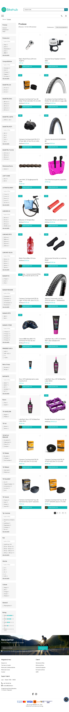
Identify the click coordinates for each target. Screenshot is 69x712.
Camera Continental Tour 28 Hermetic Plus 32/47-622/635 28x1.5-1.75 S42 (29, 501)
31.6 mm (6, 157)
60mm (5, 263)
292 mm (6, 237)
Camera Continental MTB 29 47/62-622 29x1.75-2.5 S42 (28, 460)
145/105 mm (7, 226)
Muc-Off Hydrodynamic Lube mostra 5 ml (29, 380)
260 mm (6, 241)
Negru (5, 587)
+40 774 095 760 (7, 683)
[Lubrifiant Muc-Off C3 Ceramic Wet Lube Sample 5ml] (56, 325)
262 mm (6, 243)
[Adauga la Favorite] (40, 35)
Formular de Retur (40, 669)
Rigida (5, 414)
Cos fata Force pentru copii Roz (55, 180)
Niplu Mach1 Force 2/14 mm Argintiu (27, 60)
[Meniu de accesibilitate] (66, 699)
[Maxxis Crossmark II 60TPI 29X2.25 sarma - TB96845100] (56, 284)
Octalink (6, 446)
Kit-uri (5, 529)
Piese (4, 31)
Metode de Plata (40, 663)
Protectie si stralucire (9, 519)
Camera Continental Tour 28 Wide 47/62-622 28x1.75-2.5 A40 (30, 100)
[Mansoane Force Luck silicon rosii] (56, 206)
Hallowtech (7, 442)
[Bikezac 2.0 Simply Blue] (30, 206)
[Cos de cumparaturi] (66, 16)
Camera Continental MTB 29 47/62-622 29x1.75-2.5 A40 (54, 460)
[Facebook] (32, 694)
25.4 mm (6, 153)
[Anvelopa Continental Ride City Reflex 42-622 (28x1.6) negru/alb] (56, 85)
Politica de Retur (40, 665)
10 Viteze (6, 338)
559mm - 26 (7, 119)
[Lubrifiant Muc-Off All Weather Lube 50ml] (30, 405)
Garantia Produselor (41, 667)
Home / (5, 19)
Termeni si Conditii (6, 665)
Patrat (5, 426)
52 (63, 513)
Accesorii (5, 27)
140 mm (6, 110)
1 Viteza (6, 331)
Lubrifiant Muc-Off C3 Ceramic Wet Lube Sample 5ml (55, 340)
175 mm (6, 221)
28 (4, 133)
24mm (5, 428)
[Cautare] (66, 9)
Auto (5, 502)
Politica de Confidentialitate (42, 651)
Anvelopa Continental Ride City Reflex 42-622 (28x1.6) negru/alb (56, 100)
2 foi (5, 281)
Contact (3, 672)
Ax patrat (6, 440)
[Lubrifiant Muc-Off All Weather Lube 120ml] (56, 365)
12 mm (5, 92)
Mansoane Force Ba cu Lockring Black (55, 259)
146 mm (6, 217)
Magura (6, 74)
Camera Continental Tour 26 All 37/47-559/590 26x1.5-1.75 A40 (55, 501)
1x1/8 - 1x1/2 (6, 353)
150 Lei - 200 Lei (8, 550)
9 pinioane (6, 300)
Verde (5, 593)
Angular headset (8, 484)
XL (4, 572)
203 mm (6, 103)
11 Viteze (6, 335)
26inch (5, 169)
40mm (5, 265)
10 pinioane (6, 298)
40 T (5, 387)
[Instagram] (36, 694)
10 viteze (6, 76)
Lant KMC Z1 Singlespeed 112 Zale (28, 180)
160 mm (6, 105)
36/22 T (6, 385)
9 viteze (6, 72)
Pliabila (5, 416)
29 (4, 137)
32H (5, 318)
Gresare (6, 527)
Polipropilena (7, 605)
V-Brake (6, 458)
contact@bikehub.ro (8, 685)
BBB (5, 53)
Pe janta (6, 367)
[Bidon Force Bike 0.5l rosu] (30, 244)
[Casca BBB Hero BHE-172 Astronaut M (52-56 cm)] (30, 325)
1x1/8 (5, 351)
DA (4, 181)
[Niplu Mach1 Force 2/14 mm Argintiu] (30, 45)
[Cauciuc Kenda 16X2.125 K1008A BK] (56, 125)
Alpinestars (7, 48)
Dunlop (5, 504)
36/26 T (6, 383)
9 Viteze (6, 333)
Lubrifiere (6, 523)
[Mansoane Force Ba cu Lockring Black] (56, 244)
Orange (6, 591)
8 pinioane (6, 304)
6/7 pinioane (7, 302)
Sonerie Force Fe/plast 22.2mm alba (55, 60)
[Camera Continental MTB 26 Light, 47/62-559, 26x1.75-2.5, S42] (30, 284)
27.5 (5, 139)
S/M (5, 576)
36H (5, 316)
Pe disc (5, 369)
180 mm (6, 101)
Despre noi (4, 663)
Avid (5, 70)
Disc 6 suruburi (7, 460)
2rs (4, 482)
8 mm (5, 198)
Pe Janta (6, 456)
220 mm (6, 108)
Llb (5, 490)
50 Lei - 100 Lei (7, 546)
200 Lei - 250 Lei (8, 552)
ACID (5, 46)
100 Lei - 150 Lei (7, 548)
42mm (5, 259)
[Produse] (2, 16)
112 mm (5, 219)
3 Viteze (6, 340)
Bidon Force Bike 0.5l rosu (27, 258)
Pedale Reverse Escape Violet (55, 419)
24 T (5, 391)
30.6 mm (6, 155)
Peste (5, 615)
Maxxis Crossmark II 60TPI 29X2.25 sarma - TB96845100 (55, 299)
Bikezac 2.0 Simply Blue (26, 220)
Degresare (7, 525)
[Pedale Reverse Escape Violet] (56, 405)
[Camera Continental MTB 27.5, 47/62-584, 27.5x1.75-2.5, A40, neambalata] (30, 125)
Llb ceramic (7, 486)
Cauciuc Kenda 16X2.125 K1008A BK (55, 140)
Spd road (6, 470)
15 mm (5, 90)
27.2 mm (6, 159)
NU (5, 178)
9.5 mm (6, 87)
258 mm (6, 245)
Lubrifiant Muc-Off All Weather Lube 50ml (29, 420)
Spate (5, 404)
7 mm (5, 194)
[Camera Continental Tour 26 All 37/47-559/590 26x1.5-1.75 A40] (56, 486)
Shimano (6, 68)
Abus (5, 44)
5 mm (5, 196)
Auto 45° (6, 506)
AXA (5, 51)
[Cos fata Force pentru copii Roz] (56, 166)
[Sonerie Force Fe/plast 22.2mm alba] (56, 45)
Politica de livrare (5, 669)
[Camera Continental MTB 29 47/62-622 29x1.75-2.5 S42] (30, 446)
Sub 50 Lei (6, 544)
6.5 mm (6, 202)
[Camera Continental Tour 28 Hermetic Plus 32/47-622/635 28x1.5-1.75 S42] (30, 486)
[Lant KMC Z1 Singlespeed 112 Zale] (30, 166)
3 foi (5, 283)
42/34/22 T (6, 389)
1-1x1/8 (5, 357)
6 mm (5, 200)
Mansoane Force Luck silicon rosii (56, 220)
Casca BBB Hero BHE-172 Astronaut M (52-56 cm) (27, 340)
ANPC (37, 672)
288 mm (6, 239)
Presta (5, 500)
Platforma (6, 472)
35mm (5, 267)
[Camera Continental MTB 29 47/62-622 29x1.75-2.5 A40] (56, 446)
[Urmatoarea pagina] (65, 513)
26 (4, 135)
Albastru (6, 595)
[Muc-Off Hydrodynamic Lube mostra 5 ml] (30, 365)
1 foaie (5, 279)
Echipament (5, 29)
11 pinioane (6, 296)
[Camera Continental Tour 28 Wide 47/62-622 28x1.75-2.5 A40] (30, 85)
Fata (5, 402)
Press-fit (6, 444)
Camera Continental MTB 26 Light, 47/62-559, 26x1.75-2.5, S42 (29, 299)
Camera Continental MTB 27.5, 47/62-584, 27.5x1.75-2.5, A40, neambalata (29, 140)
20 (4, 141)
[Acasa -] (9, 9)
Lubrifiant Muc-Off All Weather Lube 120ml (55, 380)
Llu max (6, 488)
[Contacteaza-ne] (62, 16)
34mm (5, 261)
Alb (5, 589)
